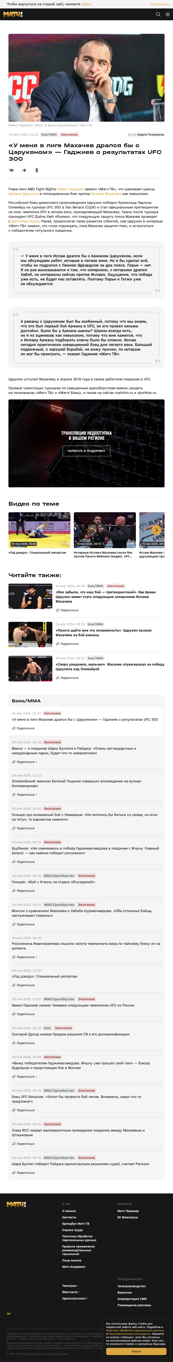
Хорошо (136, 1351)
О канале (69, 1211)
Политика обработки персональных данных (79, 1238)
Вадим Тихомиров (151, 134)
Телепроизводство (132, 1286)
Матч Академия (73, 1267)
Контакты (69, 1217)
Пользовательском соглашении (129, 1334)
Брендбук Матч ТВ (75, 1224)
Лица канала (71, 1260)
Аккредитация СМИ (132, 1299)
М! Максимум (128, 1217)
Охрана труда (72, 1230)
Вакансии (125, 1292)
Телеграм (69, 1286)
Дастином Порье (25, 221)
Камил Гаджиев (70, 189)
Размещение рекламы (134, 1305)
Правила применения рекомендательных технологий (78, 1250)
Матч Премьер (128, 1211)
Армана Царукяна (23, 194)
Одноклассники (74, 1298)
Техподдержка (162, 4)
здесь (86, 4)
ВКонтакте (69, 1292)
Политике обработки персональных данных (135, 1330)
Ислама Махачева (106, 194)
